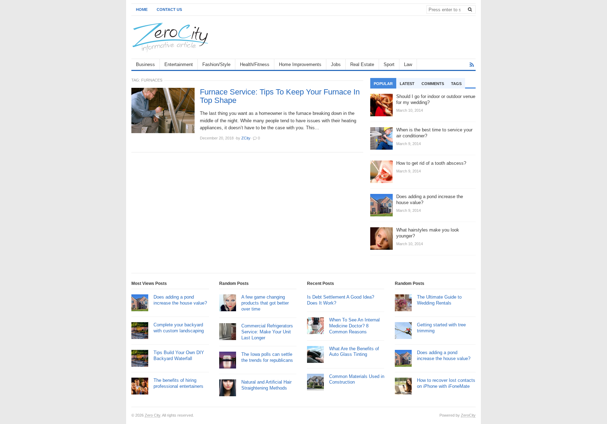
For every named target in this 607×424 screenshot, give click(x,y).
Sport (389, 64)
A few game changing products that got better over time (265, 303)
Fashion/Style (216, 64)
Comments (433, 83)
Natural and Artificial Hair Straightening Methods (266, 385)
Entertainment (178, 64)
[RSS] (472, 64)
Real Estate (362, 64)
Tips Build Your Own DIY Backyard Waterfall (179, 355)
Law (408, 64)
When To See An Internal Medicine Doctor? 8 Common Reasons (354, 325)
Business (145, 64)
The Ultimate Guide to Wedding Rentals (439, 300)
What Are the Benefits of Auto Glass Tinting (354, 351)
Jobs (336, 64)
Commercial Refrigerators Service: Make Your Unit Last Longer (267, 331)
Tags (456, 83)
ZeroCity (468, 415)
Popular (383, 83)
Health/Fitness (254, 64)
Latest (407, 83)
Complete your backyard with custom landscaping (179, 327)
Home (142, 9)
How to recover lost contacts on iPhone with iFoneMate (446, 383)
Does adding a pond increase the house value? (180, 300)
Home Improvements (300, 64)
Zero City (152, 415)
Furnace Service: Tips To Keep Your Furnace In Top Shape (280, 96)
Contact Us (169, 9)
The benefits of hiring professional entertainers (178, 383)
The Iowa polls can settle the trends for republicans (267, 357)
